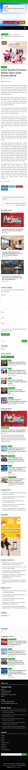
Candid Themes (17, 767)
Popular (4, 357)
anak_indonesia (6, 566)
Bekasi (4, 181)
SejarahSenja (5, 563)
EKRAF (3, 741)
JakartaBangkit (5, 570)
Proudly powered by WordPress (10, 765)
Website (3, 323)
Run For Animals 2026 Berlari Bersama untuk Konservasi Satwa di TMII (16, 459)
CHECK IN (4, 67)
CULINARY (3, 746)
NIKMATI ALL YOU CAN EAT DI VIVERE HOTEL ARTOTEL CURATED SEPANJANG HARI (13, 576)
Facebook (5, 186)
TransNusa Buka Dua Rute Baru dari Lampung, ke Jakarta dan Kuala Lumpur (17, 449)
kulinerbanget (5, 574)
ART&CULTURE (5, 742)
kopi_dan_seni (5, 580)
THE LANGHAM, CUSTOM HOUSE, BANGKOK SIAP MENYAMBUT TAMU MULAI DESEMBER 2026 (12, 278)
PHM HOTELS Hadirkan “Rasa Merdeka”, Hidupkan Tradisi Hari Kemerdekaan (17, 643)
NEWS (10, 360)
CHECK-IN (3, 744)
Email (2, 317)
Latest (11, 357)
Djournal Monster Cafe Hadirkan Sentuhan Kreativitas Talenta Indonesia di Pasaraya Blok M (14, 582)
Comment (3, 295)
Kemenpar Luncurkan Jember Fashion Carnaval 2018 (16, 391)
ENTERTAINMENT (5, 749)
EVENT (10, 455)
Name (2, 312)
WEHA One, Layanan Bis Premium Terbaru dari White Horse (17, 382)
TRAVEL (10, 446)
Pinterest (20, 186)
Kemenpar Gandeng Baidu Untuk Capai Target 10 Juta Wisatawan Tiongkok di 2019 (17, 372)
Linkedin (5, 189)
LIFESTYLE (11, 397)
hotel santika (7, 181)
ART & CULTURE (12, 388)
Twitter (12, 186)
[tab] (4, 357)
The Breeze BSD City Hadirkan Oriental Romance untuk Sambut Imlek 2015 (17, 401)
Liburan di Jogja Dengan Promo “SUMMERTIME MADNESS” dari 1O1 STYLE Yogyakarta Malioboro (12, 253)
